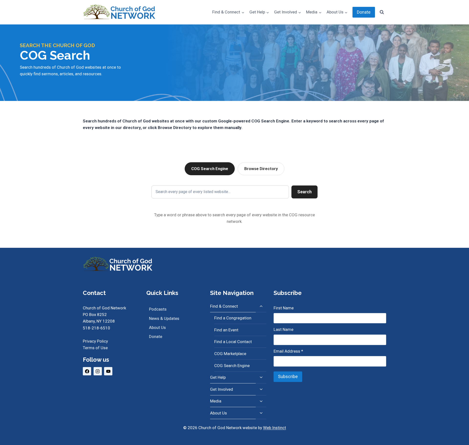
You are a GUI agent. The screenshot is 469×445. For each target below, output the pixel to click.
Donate (364, 12)
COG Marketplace (230, 353)
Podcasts (158, 309)
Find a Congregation (232, 317)
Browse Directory (261, 168)
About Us (157, 327)
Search (304, 191)
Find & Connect (224, 306)
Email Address (288, 351)
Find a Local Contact (233, 341)
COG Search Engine (209, 168)
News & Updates (164, 318)
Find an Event (226, 329)
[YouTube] (108, 371)
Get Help (218, 377)
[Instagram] (98, 371)
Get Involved (221, 389)
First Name (284, 307)
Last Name (283, 329)
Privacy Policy (95, 341)
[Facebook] (87, 371)
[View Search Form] (381, 12)
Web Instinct (274, 427)
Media (215, 401)
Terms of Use (95, 347)
